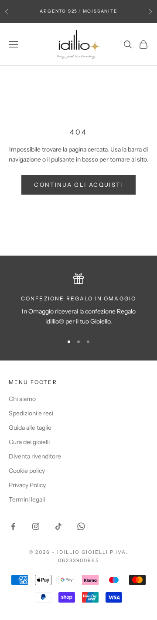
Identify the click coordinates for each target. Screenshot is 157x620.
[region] (78, 300)
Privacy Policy (27, 485)
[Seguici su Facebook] (13, 526)
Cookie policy (27, 471)
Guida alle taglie (30, 427)
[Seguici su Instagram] (35, 526)
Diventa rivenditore (35, 456)
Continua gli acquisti (78, 184)
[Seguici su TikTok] (58, 526)
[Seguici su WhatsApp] (81, 526)
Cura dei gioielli (29, 442)
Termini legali (27, 499)
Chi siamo (22, 399)
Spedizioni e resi (31, 413)
